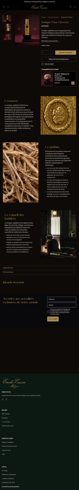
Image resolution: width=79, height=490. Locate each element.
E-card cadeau (6, 422)
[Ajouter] (72, 83)
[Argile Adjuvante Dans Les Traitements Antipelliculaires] (47, 78)
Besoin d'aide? (49, 64)
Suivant (35, 29)
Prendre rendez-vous (7, 426)
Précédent (19, 29)
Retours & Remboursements (9, 446)
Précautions (8, 272)
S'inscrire (53, 319)
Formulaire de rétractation (10, 486)
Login (3, 454)
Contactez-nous (6, 450)
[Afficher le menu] (4, 7)
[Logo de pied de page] (14, 383)
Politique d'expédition (7, 442)
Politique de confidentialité (9, 474)
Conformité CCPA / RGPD (8, 482)
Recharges (5, 418)
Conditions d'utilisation (8, 478)
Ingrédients (8, 268)
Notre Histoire (5, 414)
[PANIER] (75, 7)
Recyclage (5, 470)
